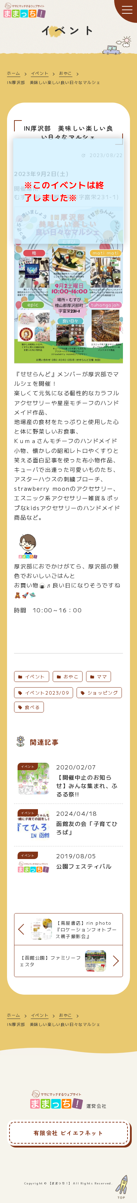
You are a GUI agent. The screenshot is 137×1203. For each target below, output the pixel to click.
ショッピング (101, 692)
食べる (31, 707)
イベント (39, 73)
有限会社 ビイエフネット (68, 1133)
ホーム (13, 73)
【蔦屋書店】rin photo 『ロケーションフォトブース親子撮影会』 (86, 929)
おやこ (65, 73)
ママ (101, 676)
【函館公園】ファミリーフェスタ (50, 961)
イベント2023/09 (46, 692)
